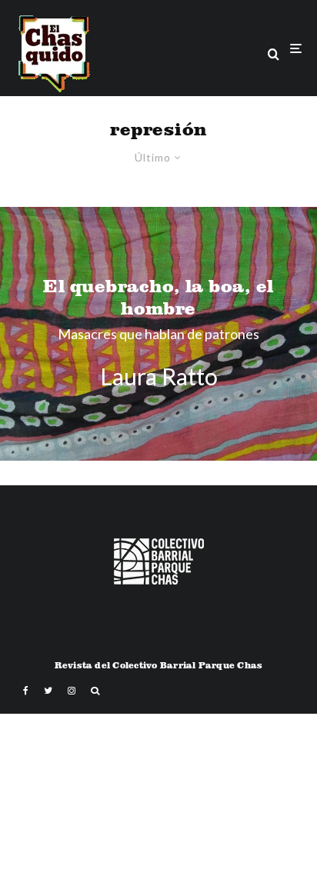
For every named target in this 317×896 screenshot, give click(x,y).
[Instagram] (71, 690)
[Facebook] (25, 690)
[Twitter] (48, 690)
